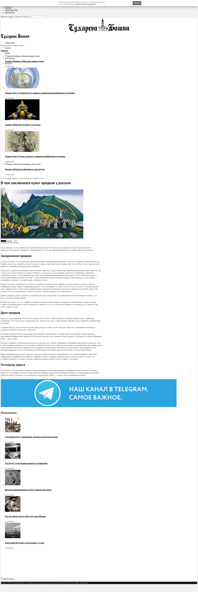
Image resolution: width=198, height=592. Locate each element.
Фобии (8, 8)
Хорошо (137, 3)
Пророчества (11, 10)
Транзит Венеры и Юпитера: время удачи (24, 61)
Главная (9, 178)
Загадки (8, 48)
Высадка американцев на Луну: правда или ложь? (28, 489)
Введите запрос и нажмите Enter (14, 17)
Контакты (10, 12)
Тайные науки (10, 43)
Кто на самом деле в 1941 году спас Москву (25, 516)
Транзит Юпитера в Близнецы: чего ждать (25, 169)
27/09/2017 (9, 241)
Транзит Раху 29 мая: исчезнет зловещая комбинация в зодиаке (35, 156)
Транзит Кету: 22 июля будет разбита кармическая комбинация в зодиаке (40, 93)
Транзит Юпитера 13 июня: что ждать (23, 124)
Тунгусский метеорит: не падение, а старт (24, 542)
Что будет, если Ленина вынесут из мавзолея (26, 463)
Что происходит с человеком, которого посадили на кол (31, 437)
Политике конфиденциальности (86, 4)
